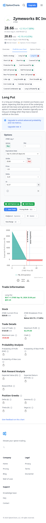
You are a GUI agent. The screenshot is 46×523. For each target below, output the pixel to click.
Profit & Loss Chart (20, 49)
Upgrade (32, 5)
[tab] (9, 56)
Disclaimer (29, 474)
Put (29, 161)
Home (5, 463)
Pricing (6, 469)
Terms (27, 469)
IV (30, 216)
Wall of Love (8, 479)
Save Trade (12, 209)
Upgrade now (14, 127)
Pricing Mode (26, 209)
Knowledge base (10, 493)
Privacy (28, 463)
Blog (5, 474)
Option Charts (35, 49)
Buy (8, 146)
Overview (5, 49)
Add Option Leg (13, 204)
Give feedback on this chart (13, 419)
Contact (6, 503)
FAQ (4, 498)
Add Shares (29, 204)
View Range (11, 222)
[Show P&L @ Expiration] (23, 275)
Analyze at (13, 216)
